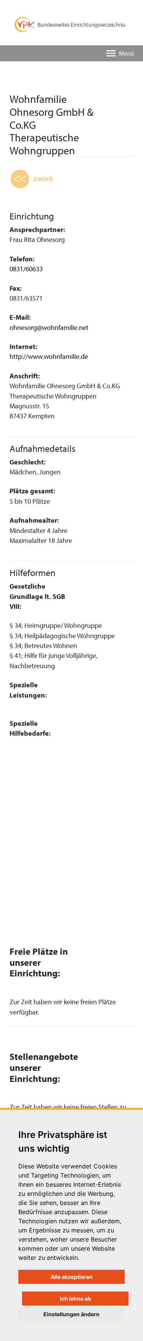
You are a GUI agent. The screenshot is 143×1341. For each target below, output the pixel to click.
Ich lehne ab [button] (75, 1298)
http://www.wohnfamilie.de (49, 356)
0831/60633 (26, 268)
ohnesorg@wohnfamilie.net (49, 327)
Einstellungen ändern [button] (71, 1314)
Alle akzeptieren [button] (72, 1277)
